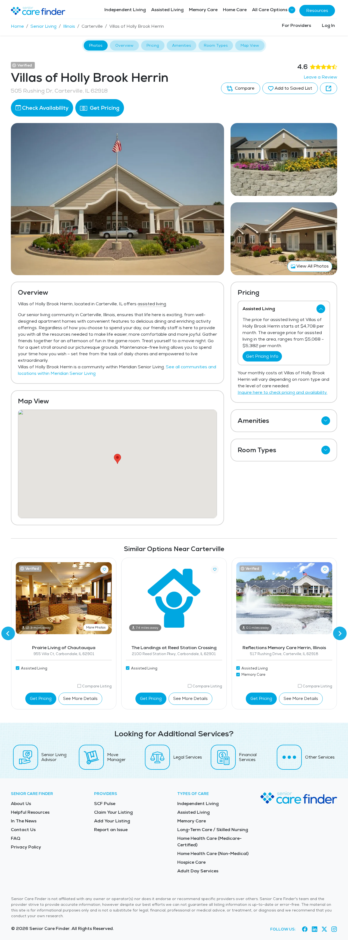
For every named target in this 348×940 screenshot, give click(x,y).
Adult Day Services (197, 871)
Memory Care (203, 9)
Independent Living (125, 9)
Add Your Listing (112, 821)
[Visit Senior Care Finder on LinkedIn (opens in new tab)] (314, 929)
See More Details (80, 698)
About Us (21, 803)
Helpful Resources (30, 812)
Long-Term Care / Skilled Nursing (212, 829)
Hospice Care (191, 862)
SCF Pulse (104, 803)
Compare (244, 88)
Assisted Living (167, 9)
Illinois (69, 26)
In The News (23, 821)
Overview (124, 45)
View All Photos (312, 266)
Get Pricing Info (262, 356)
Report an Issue (111, 829)
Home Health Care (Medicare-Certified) (209, 841)
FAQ (15, 838)
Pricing (153, 45)
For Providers (296, 25)
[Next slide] (340, 633)
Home (17, 26)
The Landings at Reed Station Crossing (173, 647)
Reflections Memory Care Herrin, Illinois (284, 647)
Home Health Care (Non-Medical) (212, 853)
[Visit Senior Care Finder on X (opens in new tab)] (324, 929)
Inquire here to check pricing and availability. (282, 392)
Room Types (216, 45)
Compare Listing (97, 686)
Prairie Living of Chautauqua (63, 647)
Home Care (235, 9)
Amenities (181, 45)
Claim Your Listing (113, 812)
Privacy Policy (26, 847)
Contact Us (23, 829)
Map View (250, 45)
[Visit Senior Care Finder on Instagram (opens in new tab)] (334, 929)
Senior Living (43, 26)
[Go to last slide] (8, 633)
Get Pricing (103, 107)
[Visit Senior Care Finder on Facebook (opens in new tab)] (304, 929)
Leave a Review (320, 77)
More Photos (95, 627)
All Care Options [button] (269, 9)
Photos (95, 45)
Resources (317, 10)
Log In (328, 25)
